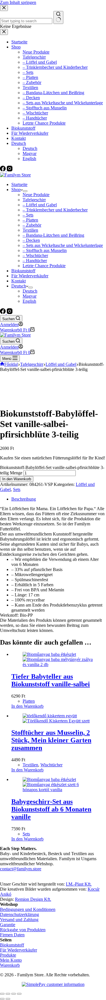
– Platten (30, 220)
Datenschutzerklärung (19, 914)
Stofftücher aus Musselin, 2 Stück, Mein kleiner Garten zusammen (51, 740)
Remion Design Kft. (33, 899)
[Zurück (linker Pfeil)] (2, 999)
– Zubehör (32, 225)
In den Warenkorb (16, 479)
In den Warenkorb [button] (27, 706)
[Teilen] (8, 994)
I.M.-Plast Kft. (79, 884)
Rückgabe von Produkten (23, 929)
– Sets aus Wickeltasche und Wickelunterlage (63, 245)
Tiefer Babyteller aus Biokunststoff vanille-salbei (50, 680)
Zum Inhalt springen (18, 2)
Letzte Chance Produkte (44, 265)
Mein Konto (11, 960)
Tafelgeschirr (34, 199)
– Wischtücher (35, 255)
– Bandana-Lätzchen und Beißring (53, 235)
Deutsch (18, 286)
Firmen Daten (12, 934)
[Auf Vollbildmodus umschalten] (13, 994)
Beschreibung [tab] (23, 499)
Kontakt (18, 280)
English (29, 301)
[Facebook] (3, 312)
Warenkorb (10, 965)
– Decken (31, 240)
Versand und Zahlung (19, 919)
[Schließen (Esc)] (2, 994)
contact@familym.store (20, 868)
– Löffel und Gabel (40, 204)
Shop (16, 189)
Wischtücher (51, 764)
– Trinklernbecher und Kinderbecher (55, 209)
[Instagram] (9, 312)
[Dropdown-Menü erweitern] (25, 191)
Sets (16, 489)
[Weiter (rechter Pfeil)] (8, 999)
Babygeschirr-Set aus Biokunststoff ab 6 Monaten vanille (51, 809)
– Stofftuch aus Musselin (45, 250)
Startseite (19, 184)
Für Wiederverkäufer (29, 275)
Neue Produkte (36, 194)
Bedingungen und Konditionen (27, 909)
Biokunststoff (23, 270)
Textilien (30, 230)
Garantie (7, 924)
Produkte (8, 955)
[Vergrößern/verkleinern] (19, 994)
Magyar (29, 296)
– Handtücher (35, 260)
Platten (29, 701)
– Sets (28, 215)
